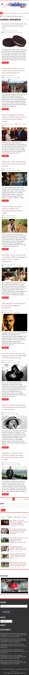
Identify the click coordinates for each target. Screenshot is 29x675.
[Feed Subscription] (28, 20)
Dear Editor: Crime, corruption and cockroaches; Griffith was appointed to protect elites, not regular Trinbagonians (14, 258)
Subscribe (6, 612)
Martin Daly (6, 414)
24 (19, 464)
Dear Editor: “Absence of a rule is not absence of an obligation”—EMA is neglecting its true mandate (19, 540)
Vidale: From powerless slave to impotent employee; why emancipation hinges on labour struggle (12, 209)
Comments (17, 517)
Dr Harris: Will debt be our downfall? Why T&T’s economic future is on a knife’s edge (13, 645)
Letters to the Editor (8, 32)
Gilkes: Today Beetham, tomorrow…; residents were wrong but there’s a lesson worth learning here (14, 70)
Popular (9, 517)
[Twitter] (14, 671)
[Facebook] (12, 671)
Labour (19, 124)
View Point (16, 32)
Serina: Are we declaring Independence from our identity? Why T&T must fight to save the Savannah (13, 634)
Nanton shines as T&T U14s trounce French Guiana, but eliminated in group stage (18, 563)
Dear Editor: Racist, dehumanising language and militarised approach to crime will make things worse (14, 355)
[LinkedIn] (16, 671)
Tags (24, 517)
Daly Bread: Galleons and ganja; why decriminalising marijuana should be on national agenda (14, 407)
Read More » (5, 62)
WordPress (11, 669)
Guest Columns (7, 77)
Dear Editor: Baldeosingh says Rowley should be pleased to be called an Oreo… (14, 26)
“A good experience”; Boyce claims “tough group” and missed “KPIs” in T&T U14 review (18, 556)
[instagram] (17, 671)
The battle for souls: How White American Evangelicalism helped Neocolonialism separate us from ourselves (13, 456)
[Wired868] (14, 5)
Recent (3, 517)
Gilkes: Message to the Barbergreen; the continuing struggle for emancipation (13, 305)
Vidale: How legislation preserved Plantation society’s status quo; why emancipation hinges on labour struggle (13, 118)
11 (19, 170)
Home (4, 16)
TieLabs (26, 669)
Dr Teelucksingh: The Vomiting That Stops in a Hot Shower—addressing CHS (18, 548)
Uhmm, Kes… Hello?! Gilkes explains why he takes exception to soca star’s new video (14, 164)
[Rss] (11, 671)
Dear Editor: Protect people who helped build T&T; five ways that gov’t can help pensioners (18, 531)
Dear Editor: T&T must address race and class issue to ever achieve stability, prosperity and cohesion (19, 522)
